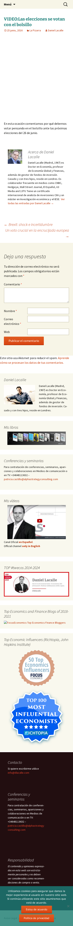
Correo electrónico (12, 321)
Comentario (13, 284)
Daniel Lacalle (55, 30)
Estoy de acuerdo (36, 909)
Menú (7, 4)
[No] (68, 906)
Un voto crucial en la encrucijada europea (37, 233)
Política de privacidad (36, 918)
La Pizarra (35, 30)
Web (7, 332)
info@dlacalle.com (18, 772)
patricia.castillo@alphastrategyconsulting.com (31, 479)
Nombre (10, 311)
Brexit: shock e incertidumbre (28, 224)
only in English (30, 546)
